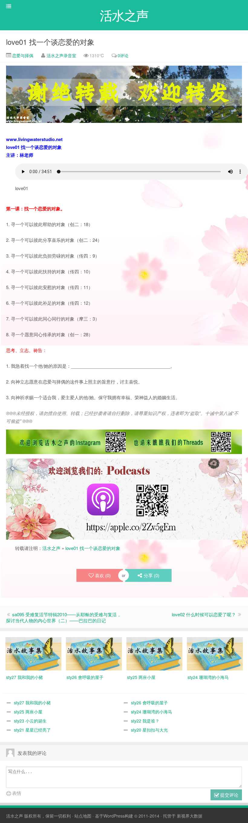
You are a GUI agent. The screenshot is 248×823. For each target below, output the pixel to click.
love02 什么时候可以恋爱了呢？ (204, 614)
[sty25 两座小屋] (154, 653)
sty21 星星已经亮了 (32, 730)
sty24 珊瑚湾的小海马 (151, 712)
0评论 (123, 55)
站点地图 (82, 816)
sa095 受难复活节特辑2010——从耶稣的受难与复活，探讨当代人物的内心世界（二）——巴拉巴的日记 (63, 617)
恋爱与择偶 (22, 55)
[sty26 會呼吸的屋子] (94, 653)
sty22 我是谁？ (145, 721)
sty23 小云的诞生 (30, 721)
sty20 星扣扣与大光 (149, 730)
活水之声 (51, 548)
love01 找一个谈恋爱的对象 (50, 41)
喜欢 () (103, 575)
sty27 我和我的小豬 (32, 703)
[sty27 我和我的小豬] (33, 653)
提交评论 (228, 795)
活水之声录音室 (61, 55)
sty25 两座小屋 (28, 712)
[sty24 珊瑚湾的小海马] (215, 653)
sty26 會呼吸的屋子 (149, 703)
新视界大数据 (189, 816)
